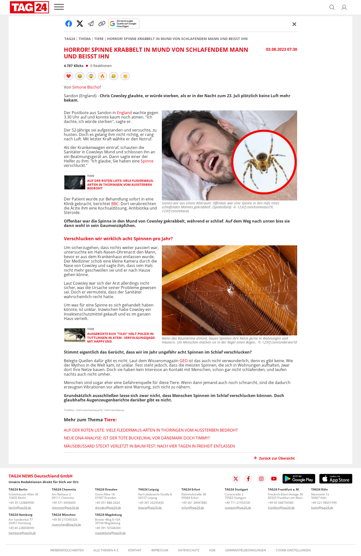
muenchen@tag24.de (66, 524)
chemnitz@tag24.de (65, 507)
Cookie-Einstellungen (293, 550)
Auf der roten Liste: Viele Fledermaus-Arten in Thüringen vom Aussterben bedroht (120, 184)
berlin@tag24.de (20, 507)
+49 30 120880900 (21, 503)
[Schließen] (294, 24)
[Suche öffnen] (332, 7)
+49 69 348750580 (280, 503)
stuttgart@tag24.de (238, 507)
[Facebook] (248, 478)
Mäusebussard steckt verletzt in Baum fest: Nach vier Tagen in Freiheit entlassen (149, 446)
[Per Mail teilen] (91, 23)
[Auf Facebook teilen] (69, 23)
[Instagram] (261, 478)
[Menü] (59, 7)
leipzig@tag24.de (150, 507)
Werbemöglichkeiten (66, 550)
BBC (115, 203)
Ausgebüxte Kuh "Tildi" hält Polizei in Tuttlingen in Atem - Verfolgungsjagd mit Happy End (121, 337)
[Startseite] (29, 7)
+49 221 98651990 (324, 503)
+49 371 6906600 (64, 503)
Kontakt (134, 550)
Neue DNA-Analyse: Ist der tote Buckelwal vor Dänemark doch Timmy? (137, 438)
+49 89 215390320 (64, 519)
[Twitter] (235, 478)
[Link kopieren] (102, 23)
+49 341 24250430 (151, 503)
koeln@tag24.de (322, 507)
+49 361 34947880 (194, 503)
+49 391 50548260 (108, 528)
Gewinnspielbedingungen (245, 550)
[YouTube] (274, 478)
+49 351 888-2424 (107, 503)
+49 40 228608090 (21, 528)
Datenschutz (188, 550)
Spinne (147, 161)
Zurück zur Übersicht (277, 458)
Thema (85, 39)
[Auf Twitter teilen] (80, 23)
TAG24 (69, 39)
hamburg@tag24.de (22, 533)
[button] (344, 7)
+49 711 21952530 (237, 503)
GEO (184, 360)
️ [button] (68, 76)
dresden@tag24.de (108, 507)
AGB (212, 550)
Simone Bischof (86, 87)
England (125, 112)
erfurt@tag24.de (192, 507)
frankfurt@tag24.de (281, 507)
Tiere (99, 39)
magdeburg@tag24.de (110, 533)
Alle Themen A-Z (105, 550)
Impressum (159, 550)
